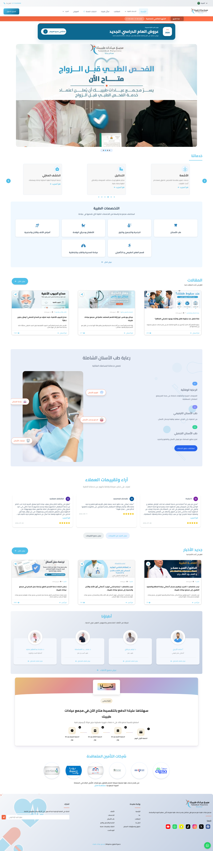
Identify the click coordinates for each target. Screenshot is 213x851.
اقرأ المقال (195, 333)
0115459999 (16, 3)
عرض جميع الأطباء (108, 670)
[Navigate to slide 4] (109, 150)
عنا (139, 815)
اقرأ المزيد (184, 187)
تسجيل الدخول (11, 11)
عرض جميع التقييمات (93, 535)
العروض (76, 11)
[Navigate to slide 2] (105, 150)
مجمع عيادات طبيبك (98, 844)
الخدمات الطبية (131, 11)
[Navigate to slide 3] (107, 150)
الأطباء (112, 811)
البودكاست (110, 830)
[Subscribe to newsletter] (4, 817)
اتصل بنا (138, 822)
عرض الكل (108, 262)
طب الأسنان (110, 819)
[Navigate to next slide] (8, 181)
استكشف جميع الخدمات (186, 448)
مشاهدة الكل (100, 785)
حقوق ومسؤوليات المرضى (131, 826)
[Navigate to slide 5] (101, 197)
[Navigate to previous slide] (204, 181)
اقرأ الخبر (196, 602)
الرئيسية (143, 11)
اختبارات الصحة (91, 11)
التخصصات (111, 815)
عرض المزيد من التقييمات (117, 535)
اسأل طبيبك (105, 11)
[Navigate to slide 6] (98, 197)
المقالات (117, 11)
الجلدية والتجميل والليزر (107, 822)
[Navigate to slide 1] (104, 150)
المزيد (67, 11)
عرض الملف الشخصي (179, 661)
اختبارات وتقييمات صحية (107, 826)
